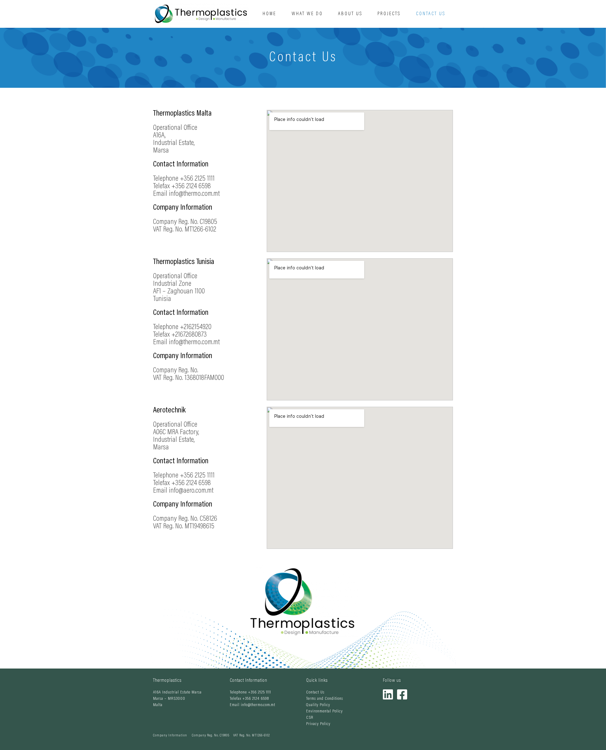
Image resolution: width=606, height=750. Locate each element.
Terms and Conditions (324, 699)
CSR (309, 718)
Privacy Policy (318, 724)
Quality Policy (318, 705)
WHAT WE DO (307, 13)
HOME (269, 13)
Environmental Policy (324, 711)
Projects (389, 13)
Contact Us (430, 13)
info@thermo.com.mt (258, 705)
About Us (350, 13)
